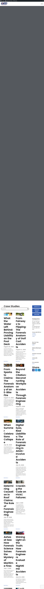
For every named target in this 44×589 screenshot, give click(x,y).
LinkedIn (33, 333)
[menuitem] (1, 1)
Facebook (34, 334)
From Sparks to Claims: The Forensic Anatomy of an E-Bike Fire (9, 382)
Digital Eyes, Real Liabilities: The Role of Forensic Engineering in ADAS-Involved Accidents (21, 443)
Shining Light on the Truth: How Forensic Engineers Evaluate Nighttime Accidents (21, 555)
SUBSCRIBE (36, 314)
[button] (33, 370)
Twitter (33, 336)
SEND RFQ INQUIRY (37, 310)
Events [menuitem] (16, 0)
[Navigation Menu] (42, 4)
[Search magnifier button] (28, 309)
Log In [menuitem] (3, 0)
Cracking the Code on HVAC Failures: (21, 493)
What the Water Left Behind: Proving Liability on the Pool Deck (8, 331)
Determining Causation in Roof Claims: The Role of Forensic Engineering (9, 500)
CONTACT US (37, 306)
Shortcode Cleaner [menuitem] (9, 0)
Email (33, 350)
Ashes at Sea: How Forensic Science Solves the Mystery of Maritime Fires (9, 551)
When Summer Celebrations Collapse (8, 433)
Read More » (6, 361)
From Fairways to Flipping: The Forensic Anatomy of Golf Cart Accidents (21, 333)
